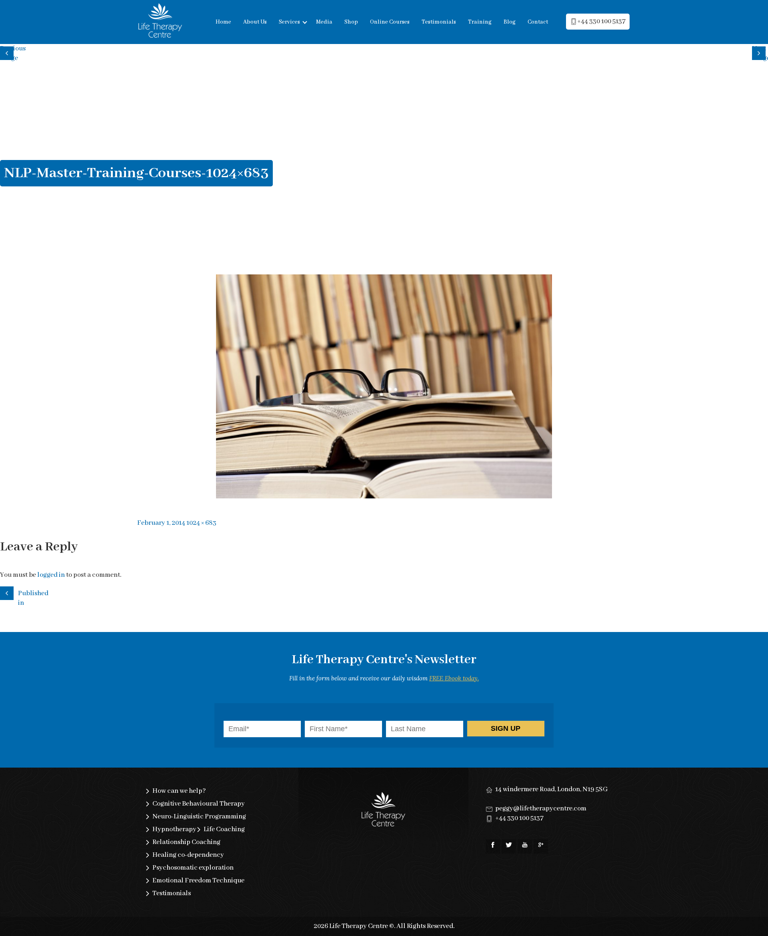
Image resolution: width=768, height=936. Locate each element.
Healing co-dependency (188, 855)
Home (223, 22)
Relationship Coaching (186, 842)
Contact (538, 22)
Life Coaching (224, 829)
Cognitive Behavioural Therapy (198, 804)
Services (289, 22)
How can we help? (179, 791)
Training (480, 22)
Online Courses (390, 22)
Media (324, 22)
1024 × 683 (201, 523)
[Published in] (8, 592)
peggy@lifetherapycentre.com (540, 808)
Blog (510, 22)
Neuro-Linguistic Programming (199, 816)
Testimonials (439, 22)
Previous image (8, 52)
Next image (760, 52)
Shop (351, 22)
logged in (51, 575)
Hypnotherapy (174, 829)
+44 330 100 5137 (601, 21)
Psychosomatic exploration (193, 868)
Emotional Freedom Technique (198, 880)
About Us (255, 22)
